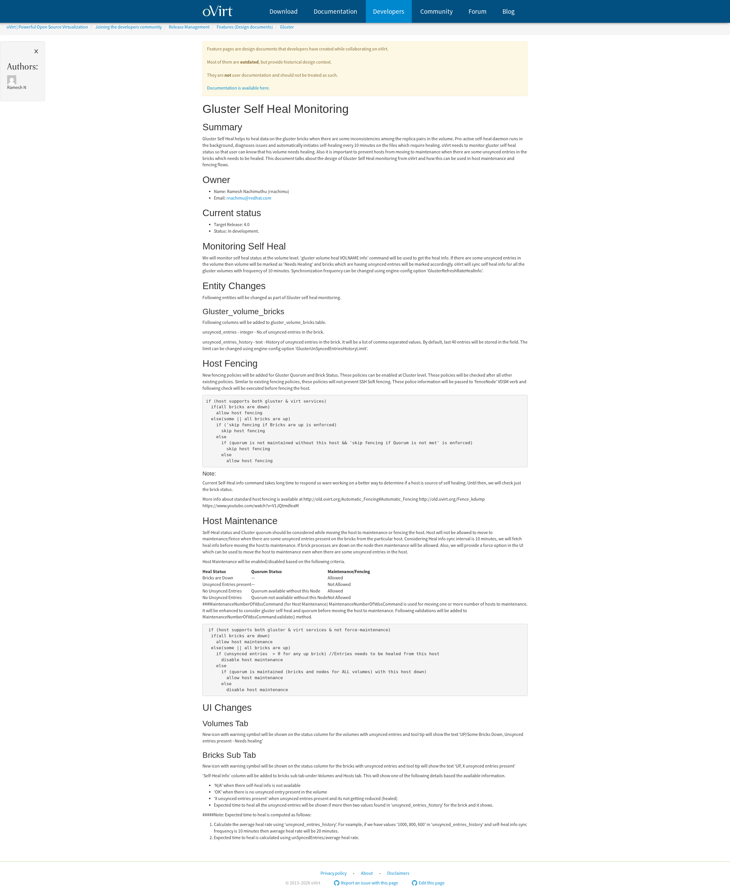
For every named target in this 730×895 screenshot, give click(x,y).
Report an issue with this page (369, 883)
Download (283, 11)
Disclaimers (398, 873)
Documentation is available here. (238, 88)
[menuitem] (283, 11)
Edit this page (432, 883)
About (367, 873)
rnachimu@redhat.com (248, 198)
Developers (388, 11)
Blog (508, 11)
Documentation (335, 11)
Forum (477, 11)
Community (436, 11)
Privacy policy (333, 873)
